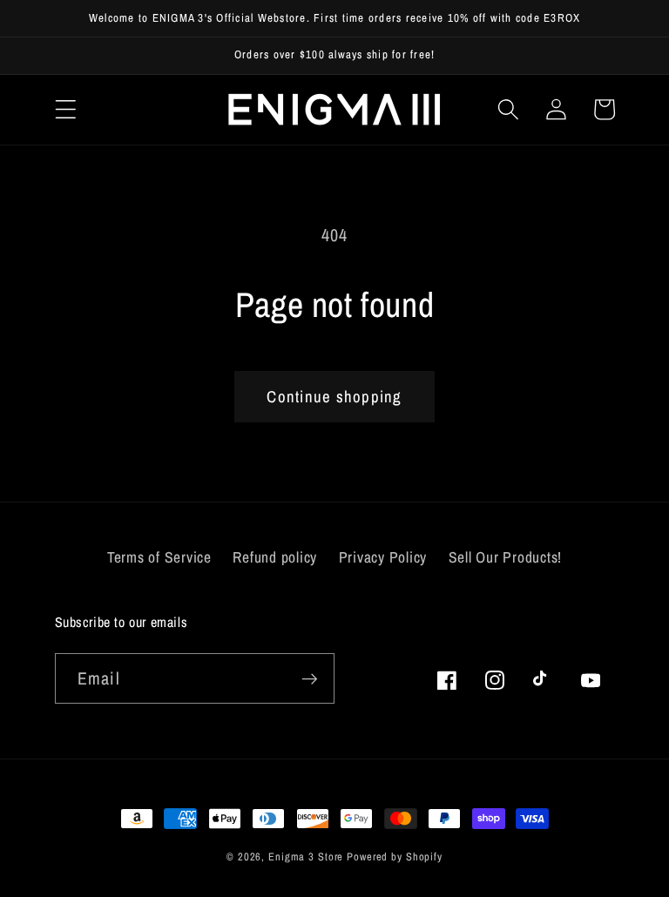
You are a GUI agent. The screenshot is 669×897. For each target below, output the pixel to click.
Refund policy (275, 557)
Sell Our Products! (506, 557)
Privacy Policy (383, 557)
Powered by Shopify (395, 856)
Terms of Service (159, 557)
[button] (66, 109)
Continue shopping (334, 397)
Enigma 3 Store (305, 856)
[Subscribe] (310, 678)
